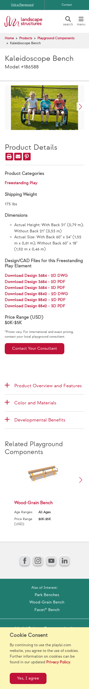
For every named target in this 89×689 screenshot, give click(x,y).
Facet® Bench (47, 610)
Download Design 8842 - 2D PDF (35, 299)
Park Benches (47, 595)
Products (25, 38)
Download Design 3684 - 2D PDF (35, 281)
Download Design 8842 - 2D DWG (36, 294)
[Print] (9, 156)
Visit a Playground (22, 5)
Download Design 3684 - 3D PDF (35, 287)
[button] (80, 106)
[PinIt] (27, 156)
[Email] (18, 156)
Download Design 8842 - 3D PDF (35, 306)
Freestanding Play (21, 183)
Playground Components (56, 38)
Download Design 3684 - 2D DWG (36, 275)
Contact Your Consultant (34, 348)
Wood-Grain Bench (46, 602)
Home (9, 38)
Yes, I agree (28, 678)
